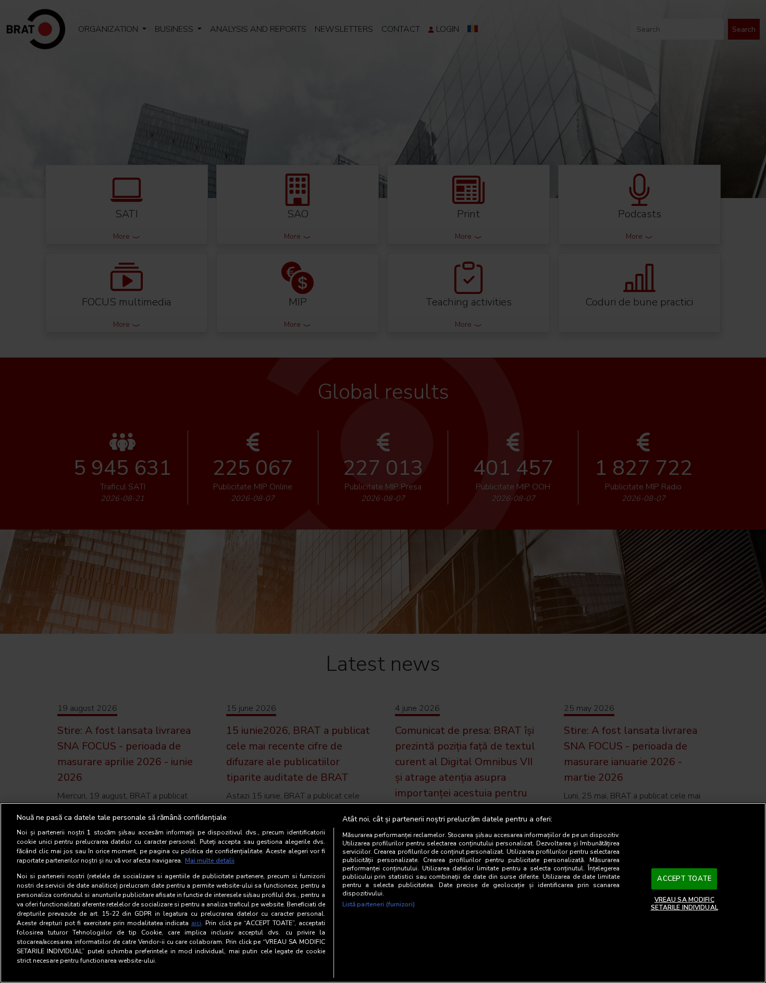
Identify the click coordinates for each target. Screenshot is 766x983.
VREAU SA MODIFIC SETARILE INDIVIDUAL (684, 903)
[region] (383, 893)
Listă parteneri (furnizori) (378, 904)
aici (196, 923)
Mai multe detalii (209, 860)
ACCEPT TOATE (684, 878)
